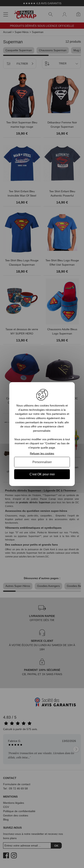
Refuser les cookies (42, 453)
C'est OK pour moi (42, 474)
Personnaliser (42, 462)
